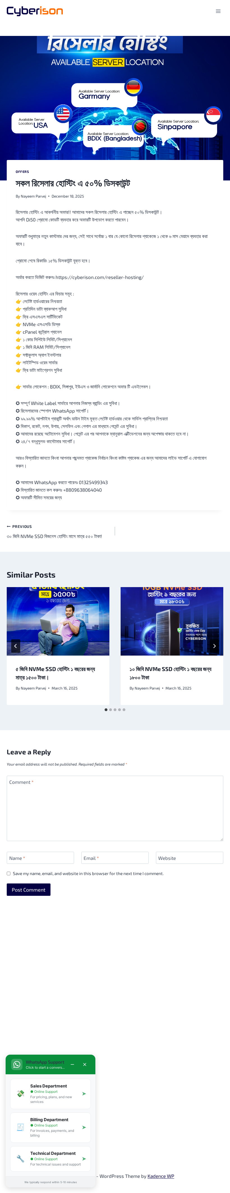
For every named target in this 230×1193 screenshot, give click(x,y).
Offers (22, 171)
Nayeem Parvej (33, 196)
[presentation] (58, 621)
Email (91, 858)
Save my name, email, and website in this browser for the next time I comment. (88, 873)
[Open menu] (218, 11)
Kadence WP (161, 1176)
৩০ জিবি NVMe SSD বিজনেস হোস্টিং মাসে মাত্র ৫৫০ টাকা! (54, 531)
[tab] (106, 709)
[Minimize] (72, 1064)
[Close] (85, 1064)
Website (167, 858)
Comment (21, 782)
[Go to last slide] (15, 646)
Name (17, 858)
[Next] (214, 646)
